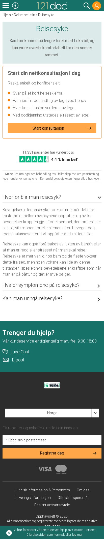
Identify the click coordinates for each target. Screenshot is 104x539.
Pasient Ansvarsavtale (52, 505)
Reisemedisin (24, 15)
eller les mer (74, 534)
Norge (52, 413)
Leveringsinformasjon (33, 498)
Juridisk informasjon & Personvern (42, 490)
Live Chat (20, 351)
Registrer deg (52, 453)
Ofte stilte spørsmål (73, 498)
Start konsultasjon (48, 128)
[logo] (52, 5)
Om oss (83, 490)
